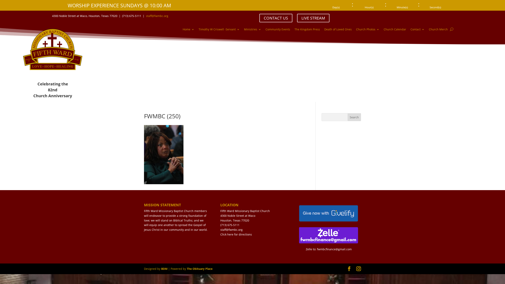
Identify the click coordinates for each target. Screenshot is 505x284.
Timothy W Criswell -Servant (217, 29)
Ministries (250, 29)
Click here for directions (236, 234)
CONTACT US (276, 18)
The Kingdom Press (307, 29)
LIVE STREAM (313, 18)
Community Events (278, 29)
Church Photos (365, 29)
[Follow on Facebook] (444, 16)
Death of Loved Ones (338, 29)
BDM (164, 269)
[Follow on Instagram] (452, 16)
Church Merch (438, 29)
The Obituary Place (199, 269)
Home (186, 29)
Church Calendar (395, 29)
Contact (416, 29)
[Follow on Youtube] (460, 16)
